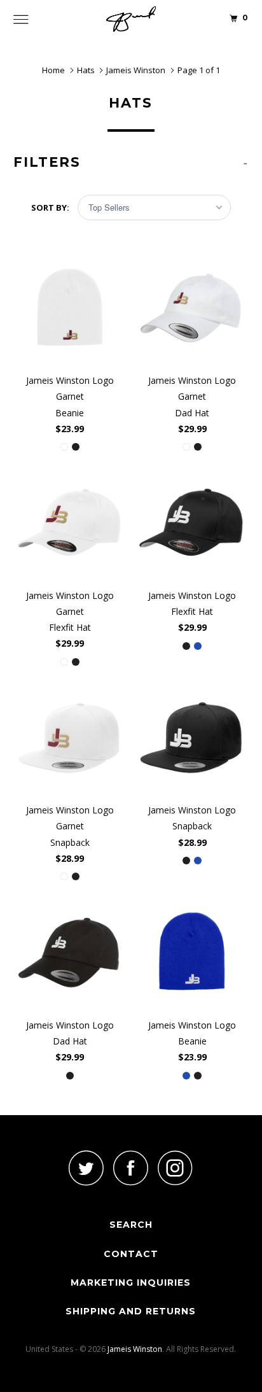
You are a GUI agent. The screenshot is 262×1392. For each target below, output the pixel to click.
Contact (131, 1254)
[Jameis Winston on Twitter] (86, 1167)
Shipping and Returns (131, 1311)
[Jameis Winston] (131, 19)
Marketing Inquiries (131, 1282)
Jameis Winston (134, 1349)
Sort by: (51, 207)
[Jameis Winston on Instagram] (176, 1167)
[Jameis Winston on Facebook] (131, 1167)
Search (131, 1224)
